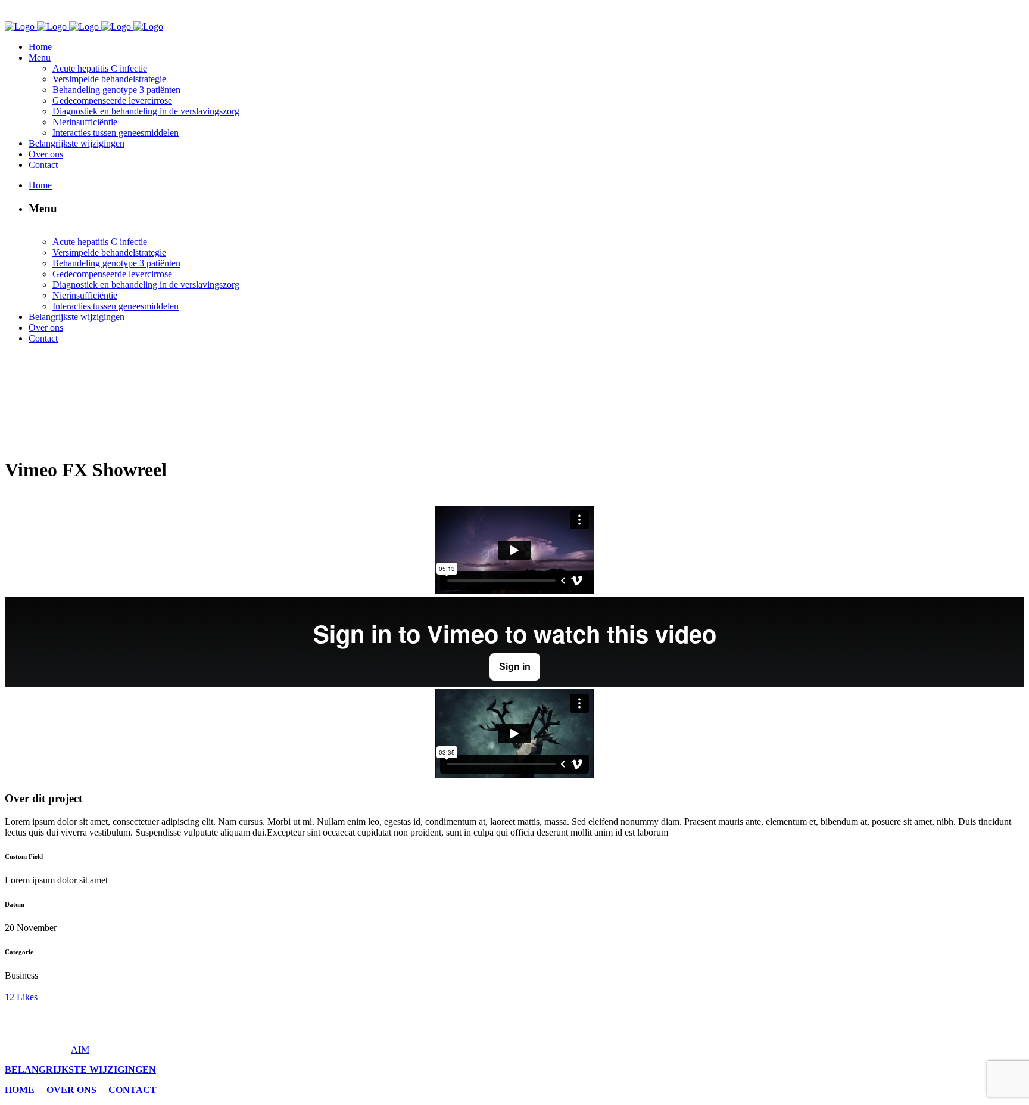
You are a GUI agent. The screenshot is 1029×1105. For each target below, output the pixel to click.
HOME (20, 1090)
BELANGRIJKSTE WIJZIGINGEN (80, 1069)
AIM (80, 1049)
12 (21, 997)
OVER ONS (71, 1090)
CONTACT (132, 1090)
